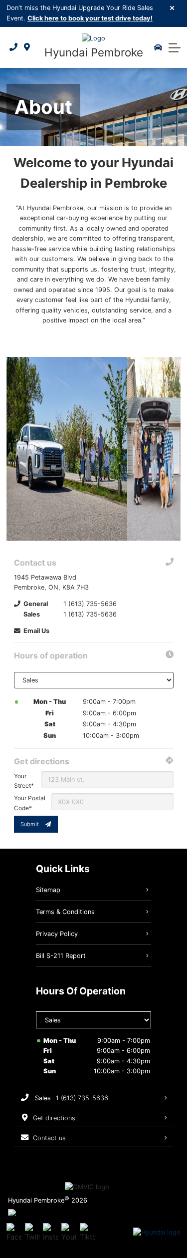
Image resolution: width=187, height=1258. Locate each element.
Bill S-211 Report (61, 955)
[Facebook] (13, 1232)
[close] (172, 7)
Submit (29, 824)
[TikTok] (87, 1232)
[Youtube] (68, 1232)
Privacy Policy (57, 934)
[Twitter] (32, 1232)
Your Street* (24, 780)
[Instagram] (50, 1232)
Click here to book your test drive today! (90, 18)
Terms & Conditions (65, 912)
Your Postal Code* (29, 802)
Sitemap (48, 890)
